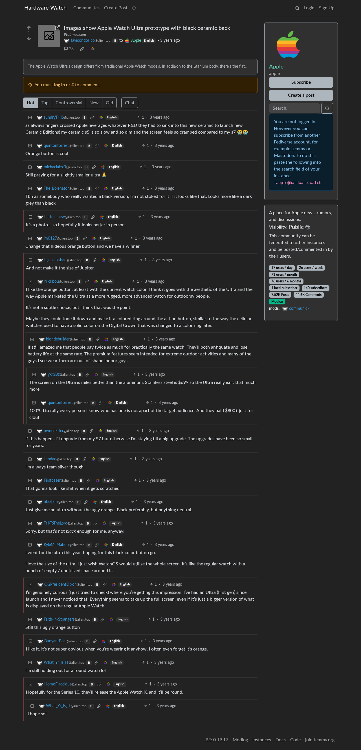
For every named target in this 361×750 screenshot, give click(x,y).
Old (109, 103)
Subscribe (301, 82)
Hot (30, 103)
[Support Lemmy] (134, 8)
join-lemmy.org (319, 740)
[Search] (297, 8)
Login (309, 8)
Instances (261, 740)
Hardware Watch (45, 8)
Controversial (69, 103)
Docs (281, 740)
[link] (82, 49)
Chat (130, 103)
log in (59, 85)
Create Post (115, 8)
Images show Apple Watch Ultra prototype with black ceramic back (147, 28)
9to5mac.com (75, 35)
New (94, 103)
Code (295, 740)
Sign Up (326, 8)
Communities (86, 8)
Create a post (301, 95)
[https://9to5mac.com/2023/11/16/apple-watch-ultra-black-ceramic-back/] (49, 36)
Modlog (277, 301)
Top (45, 103)
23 (71, 49)
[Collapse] (29, 117)
